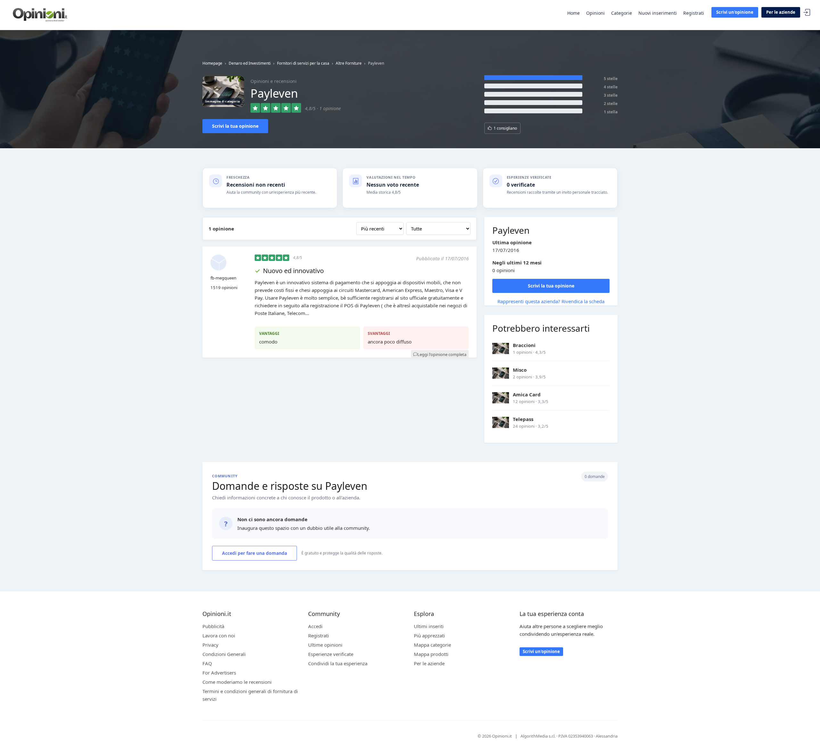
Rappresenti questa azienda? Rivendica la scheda (550, 301)
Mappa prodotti (431, 654)
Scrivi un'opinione (734, 12)
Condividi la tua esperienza (337, 663)
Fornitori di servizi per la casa (303, 63)
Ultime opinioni (325, 645)
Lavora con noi (218, 635)
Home (573, 13)
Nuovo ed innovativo (293, 270)
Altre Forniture (349, 63)
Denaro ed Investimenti (250, 63)
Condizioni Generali (224, 654)
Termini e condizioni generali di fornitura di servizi (250, 695)
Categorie (621, 13)
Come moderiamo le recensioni (237, 682)
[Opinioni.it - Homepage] (40, 14)
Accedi (806, 12)
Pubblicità (213, 626)
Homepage (212, 63)
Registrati (693, 13)
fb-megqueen (223, 278)
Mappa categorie (432, 645)
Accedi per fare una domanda (254, 553)
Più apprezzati (429, 635)
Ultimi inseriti (429, 626)
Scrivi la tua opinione (235, 126)
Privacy (210, 645)
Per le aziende (780, 12)
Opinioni (595, 13)
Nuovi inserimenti (657, 13)
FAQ (207, 663)
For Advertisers (219, 672)
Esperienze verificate (330, 654)
